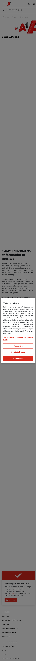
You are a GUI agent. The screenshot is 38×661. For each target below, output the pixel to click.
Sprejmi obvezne (18, 352)
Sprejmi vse (18, 358)
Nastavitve (18, 346)
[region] (18, 330)
